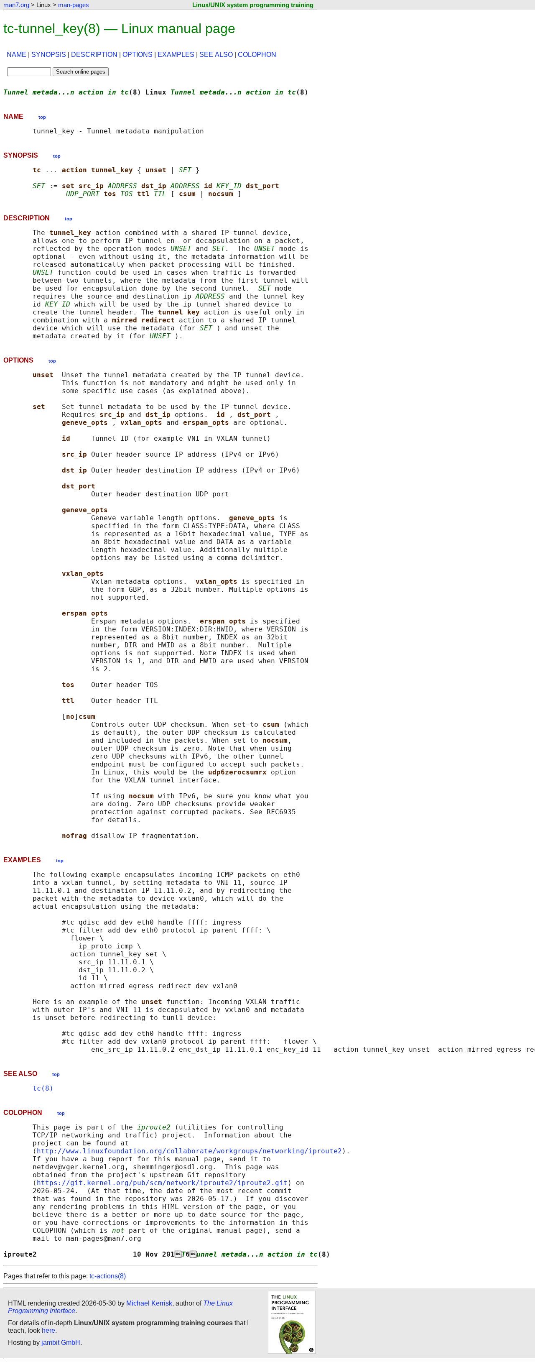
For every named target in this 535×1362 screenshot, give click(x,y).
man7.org (16, 4)
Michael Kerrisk (149, 1303)
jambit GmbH (60, 1342)
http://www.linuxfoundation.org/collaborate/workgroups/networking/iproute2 (189, 1151)
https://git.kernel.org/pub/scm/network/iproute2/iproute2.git (162, 1183)
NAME (16, 54)
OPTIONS (137, 54)
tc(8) (43, 1088)
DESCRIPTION (94, 54)
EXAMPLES (176, 54)
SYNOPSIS (48, 54)
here (48, 1330)
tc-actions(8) (107, 1276)
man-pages (73, 4)
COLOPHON (257, 54)
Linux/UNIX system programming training (252, 4)
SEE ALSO (216, 54)
